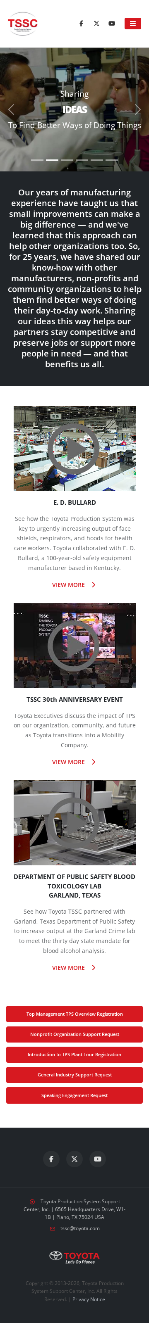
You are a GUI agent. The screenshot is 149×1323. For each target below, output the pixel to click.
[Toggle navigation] (133, 23)
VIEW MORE (69, 585)
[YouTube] (111, 23)
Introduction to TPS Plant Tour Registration (74, 1054)
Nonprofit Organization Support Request (74, 1034)
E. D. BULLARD (74, 502)
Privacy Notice (88, 1299)
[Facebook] (81, 23)
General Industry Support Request (75, 1074)
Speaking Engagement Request (74, 1095)
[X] (96, 23)
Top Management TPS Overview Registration (74, 1014)
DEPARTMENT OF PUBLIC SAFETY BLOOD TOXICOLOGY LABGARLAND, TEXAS (74, 885)
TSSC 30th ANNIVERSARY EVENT (74, 699)
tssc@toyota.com (80, 1228)
